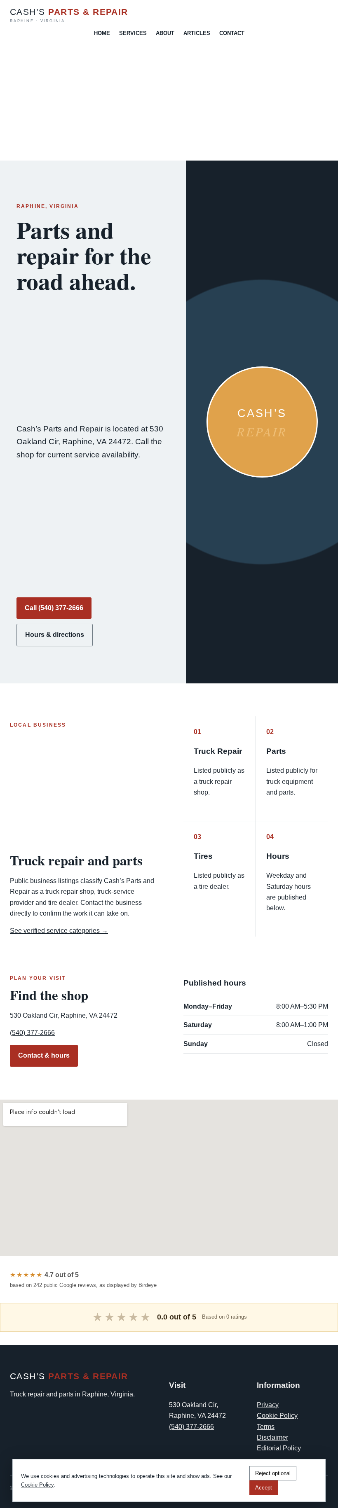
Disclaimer (272, 1437)
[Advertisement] (169, 103)
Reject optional (273, 1473)
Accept (263, 1488)
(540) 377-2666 (32, 1032)
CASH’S (69, 15)
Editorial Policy (279, 1448)
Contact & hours (44, 1055)
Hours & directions (54, 634)
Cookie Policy (277, 1415)
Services (133, 33)
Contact (231, 33)
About (165, 33)
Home (102, 33)
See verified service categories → (59, 930)
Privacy (268, 1404)
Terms (266, 1426)
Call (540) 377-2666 (54, 607)
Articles (196, 33)
